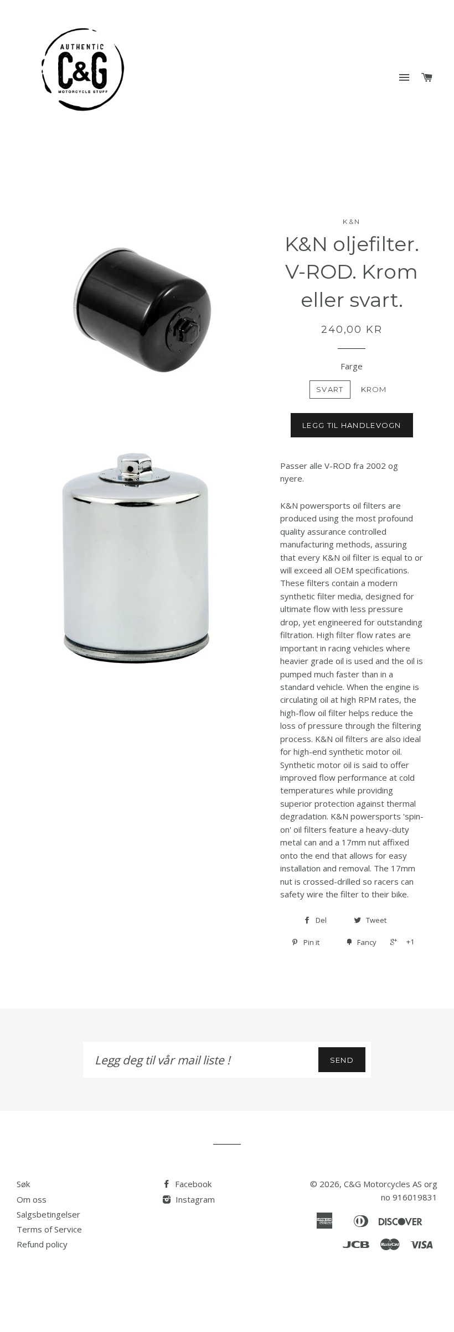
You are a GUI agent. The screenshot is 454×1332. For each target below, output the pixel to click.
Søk (23, 1183)
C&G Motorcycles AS (383, 1183)
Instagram (194, 1199)
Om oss (32, 1199)
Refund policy (42, 1244)
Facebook (192, 1183)
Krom (374, 389)
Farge (352, 366)
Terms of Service (49, 1229)
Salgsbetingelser (48, 1214)
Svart (330, 389)
